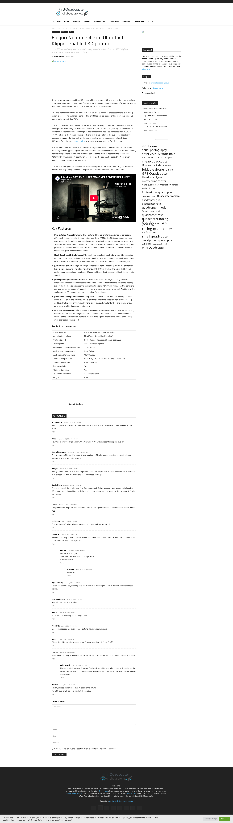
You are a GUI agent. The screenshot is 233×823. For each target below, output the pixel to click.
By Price (76, 21)
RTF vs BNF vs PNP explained (155, 126)
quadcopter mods (154, 207)
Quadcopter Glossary (152, 112)
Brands (86, 21)
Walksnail (146, 243)
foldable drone (153, 169)
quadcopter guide (152, 200)
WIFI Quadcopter (153, 247)
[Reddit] (163, 1)
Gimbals (126, 21)
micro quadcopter (154, 181)
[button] (178, 22)
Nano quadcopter (150, 184)
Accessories (99, 21)
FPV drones (131, 793)
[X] (175, 1)
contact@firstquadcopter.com (121, 801)
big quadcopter (164, 157)
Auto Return (148, 157)
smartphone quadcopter (157, 240)
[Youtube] (179, 1)
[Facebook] (151, 1)
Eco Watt (152, 21)
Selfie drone (149, 232)
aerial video (149, 154)
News (66, 21)
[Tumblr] (171, 1)
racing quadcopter (157, 228)
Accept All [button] (225, 819)
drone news (103, 791)
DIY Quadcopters (150, 119)
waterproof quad (160, 244)
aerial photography (154, 150)
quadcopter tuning (155, 218)
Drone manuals (149, 123)
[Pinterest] (159, 1)
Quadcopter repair (151, 211)
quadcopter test (152, 215)
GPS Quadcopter (155, 173)
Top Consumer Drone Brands (155, 116)
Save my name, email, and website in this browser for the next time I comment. (85, 749)
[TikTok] (167, 1)
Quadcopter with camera (155, 223)
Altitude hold (166, 153)
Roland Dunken (59, 56)
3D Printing (138, 21)
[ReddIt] (80, 389)
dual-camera (167, 165)
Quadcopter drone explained (155, 108)
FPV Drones (113, 21)
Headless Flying (152, 177)
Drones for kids (151, 165)
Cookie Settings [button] (211, 819)
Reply (53, 432)
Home (54, 28)
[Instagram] (155, 1)
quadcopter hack (151, 203)
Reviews (57, 21)
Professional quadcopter (157, 192)
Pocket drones (148, 188)
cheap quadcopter (155, 161)
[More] (85, 389)
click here (146, 69)
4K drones (150, 146)
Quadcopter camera (168, 196)
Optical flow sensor (169, 184)
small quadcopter (155, 236)
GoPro (169, 169)
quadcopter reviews (75, 793)
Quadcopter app (148, 196)
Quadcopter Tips (150, 130)
